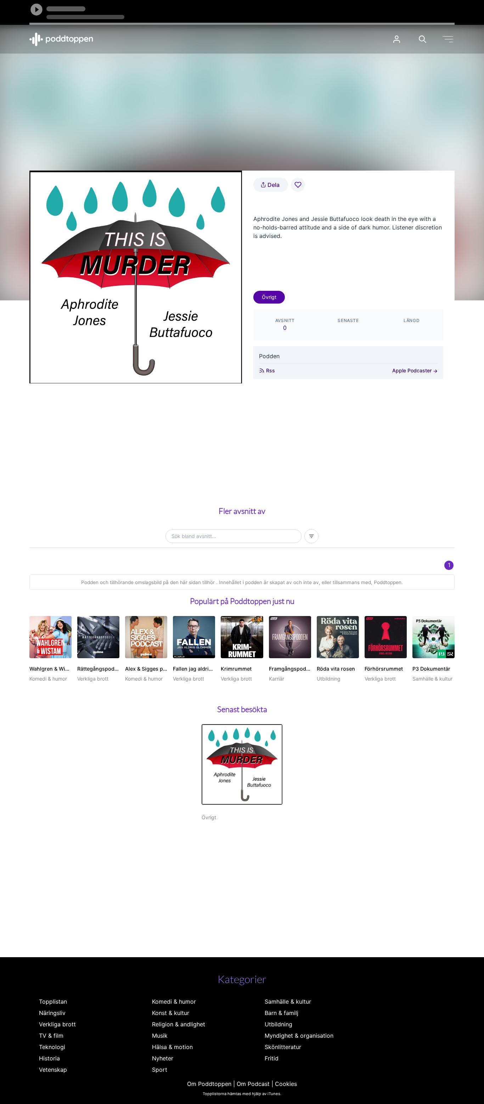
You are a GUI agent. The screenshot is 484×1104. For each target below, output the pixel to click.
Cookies (286, 1083)
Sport (159, 1069)
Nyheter (162, 1058)
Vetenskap (53, 1069)
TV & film (51, 1035)
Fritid (271, 1058)
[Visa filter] (311, 536)
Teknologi (52, 1046)
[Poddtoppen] (61, 39)
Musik (160, 1035)
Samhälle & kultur (288, 1001)
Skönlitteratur (283, 1046)
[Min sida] (397, 39)
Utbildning (278, 1024)
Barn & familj (281, 1012)
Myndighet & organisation (299, 1035)
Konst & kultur (170, 1012)
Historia (49, 1058)
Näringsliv (52, 1012)
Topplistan (53, 1001)
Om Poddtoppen (209, 1083)
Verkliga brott (57, 1024)
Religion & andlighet (178, 1024)
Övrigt (269, 297)
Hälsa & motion (172, 1046)
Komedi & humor (174, 1001)
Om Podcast (253, 1083)
